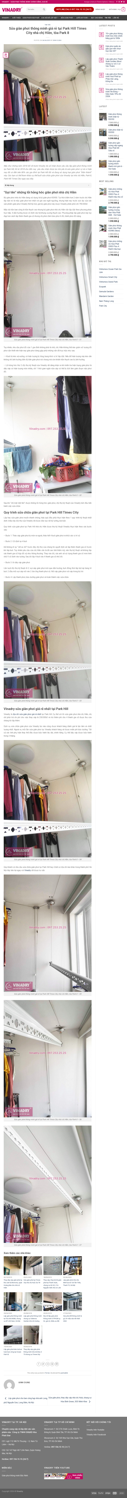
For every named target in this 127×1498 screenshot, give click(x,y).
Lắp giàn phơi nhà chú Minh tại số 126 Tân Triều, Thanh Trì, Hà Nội (72, 1282)
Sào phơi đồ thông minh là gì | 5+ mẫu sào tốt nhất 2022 (72, 1318)
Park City (103, 306)
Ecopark (102, 286)
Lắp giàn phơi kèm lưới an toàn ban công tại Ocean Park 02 (13, 1351)
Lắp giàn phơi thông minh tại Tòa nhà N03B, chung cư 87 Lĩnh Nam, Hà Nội (13, 1318)
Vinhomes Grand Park (108, 282)
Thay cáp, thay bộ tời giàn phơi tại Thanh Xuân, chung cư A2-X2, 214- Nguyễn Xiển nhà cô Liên (52, 1284)
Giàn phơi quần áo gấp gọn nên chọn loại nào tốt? (113, 48)
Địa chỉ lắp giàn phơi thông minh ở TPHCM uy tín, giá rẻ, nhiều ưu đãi (51, 1318)
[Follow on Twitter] (121, 2)
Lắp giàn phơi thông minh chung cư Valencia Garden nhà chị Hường (33, 1318)
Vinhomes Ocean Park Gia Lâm (110, 271)
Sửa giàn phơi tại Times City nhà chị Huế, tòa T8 (32, 1281)
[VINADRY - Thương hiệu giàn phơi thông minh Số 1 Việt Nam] (12, 9)
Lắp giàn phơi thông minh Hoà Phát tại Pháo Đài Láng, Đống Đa (114, 77)
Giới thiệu (16, 18)
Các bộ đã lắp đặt (49, 18)
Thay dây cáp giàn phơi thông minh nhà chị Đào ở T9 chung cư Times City (33, 1351)
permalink (64, 1373)
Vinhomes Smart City (108, 277)
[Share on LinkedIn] (57, 1364)
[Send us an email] (124, 2)
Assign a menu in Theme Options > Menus (99, 2)
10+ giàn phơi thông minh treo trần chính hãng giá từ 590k (114, 35)
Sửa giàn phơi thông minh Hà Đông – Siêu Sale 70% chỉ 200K (114, 93)
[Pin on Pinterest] (52, 1364)
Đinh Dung (57, 40)
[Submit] (44, 9)
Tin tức (108, 18)
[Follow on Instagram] (119, 2)
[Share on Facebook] (39, 1364)
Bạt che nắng (97, 18)
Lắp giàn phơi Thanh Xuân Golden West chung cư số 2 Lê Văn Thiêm (114, 62)
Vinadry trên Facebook (96, 1434)
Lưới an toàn (82, 18)
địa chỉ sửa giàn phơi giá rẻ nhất (27, 714)
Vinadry (27, 870)
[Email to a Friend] (48, 1364)
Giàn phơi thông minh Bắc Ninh (15, 1475)
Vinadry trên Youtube (95, 1430)
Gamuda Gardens (106, 291)
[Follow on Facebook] (117, 2)
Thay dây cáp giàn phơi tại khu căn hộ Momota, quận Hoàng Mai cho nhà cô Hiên (13, 1284)
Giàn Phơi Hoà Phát (31, 18)
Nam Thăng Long (106, 301)
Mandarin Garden (106, 296)
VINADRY (5, 18)
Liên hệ (116, 18)
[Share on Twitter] (43, 1364)
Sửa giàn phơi (67, 18)
